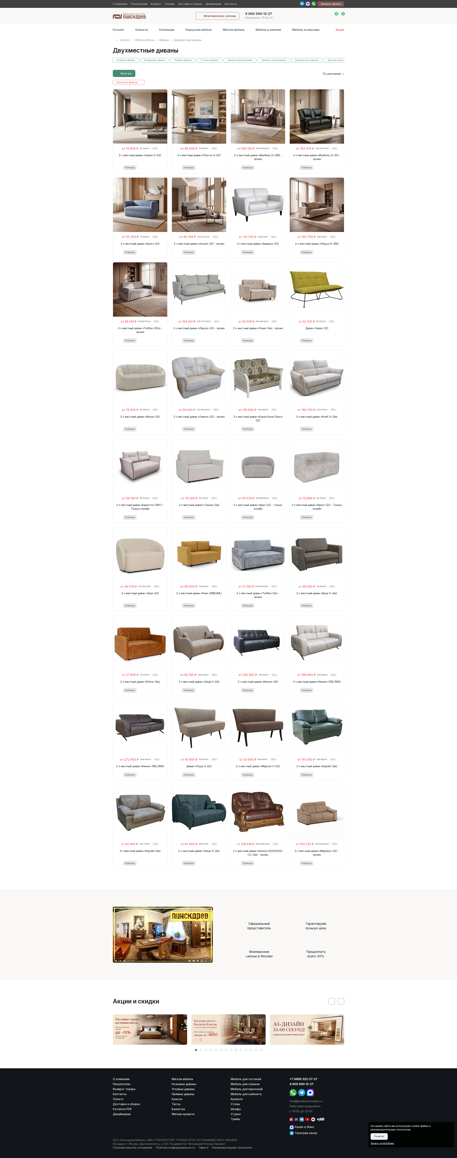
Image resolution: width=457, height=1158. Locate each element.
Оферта (203, 1147)
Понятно (379, 1136)
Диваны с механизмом (274, 60)
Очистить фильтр (127, 82)
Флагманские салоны (220, 16)
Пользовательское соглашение (132, 1147)
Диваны (164, 39)
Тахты (176, 1104)
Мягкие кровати (183, 1114)
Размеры (130, 167)
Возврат (156, 3)
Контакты (231, 3)
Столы (235, 1104)
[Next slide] (341, 1001)
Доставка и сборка (190, 3)
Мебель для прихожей (247, 1089)
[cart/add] (154, 167)
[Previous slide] (331, 1001)
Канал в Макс (304, 1127)
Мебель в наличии (268, 29)
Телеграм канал (305, 1133)
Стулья (236, 1114)
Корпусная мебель (198, 29)
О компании (120, 3)
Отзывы (170, 3)
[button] (196, 1050)
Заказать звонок (331, 3)
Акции (339, 29)
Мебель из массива (306, 29)
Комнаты (141, 29)
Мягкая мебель (234, 29)
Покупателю (121, 1084)
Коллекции (166, 29)
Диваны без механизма (240, 60)
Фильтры (126, 73)
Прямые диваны (183, 60)
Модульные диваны (154, 60)
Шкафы (236, 1109)
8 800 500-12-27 (301, 1084)
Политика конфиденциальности (175, 1147)
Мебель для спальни (245, 1084)
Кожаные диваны (126, 60)
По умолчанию (332, 73)
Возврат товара (124, 1089)
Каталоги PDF (122, 1109)
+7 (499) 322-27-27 (303, 1079)
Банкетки (178, 1109)
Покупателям (139, 3)
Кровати (237, 1099)
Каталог (118, 29)
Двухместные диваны (307, 60)
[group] (150, 1029)
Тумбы (235, 1119)
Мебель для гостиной (246, 1079)
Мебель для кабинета (246, 1094)
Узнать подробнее (382, 1143)
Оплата (118, 1099)
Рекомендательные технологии (232, 1147)
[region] (228, 38)
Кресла (177, 1099)
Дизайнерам (213, 3)
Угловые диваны (210, 60)
